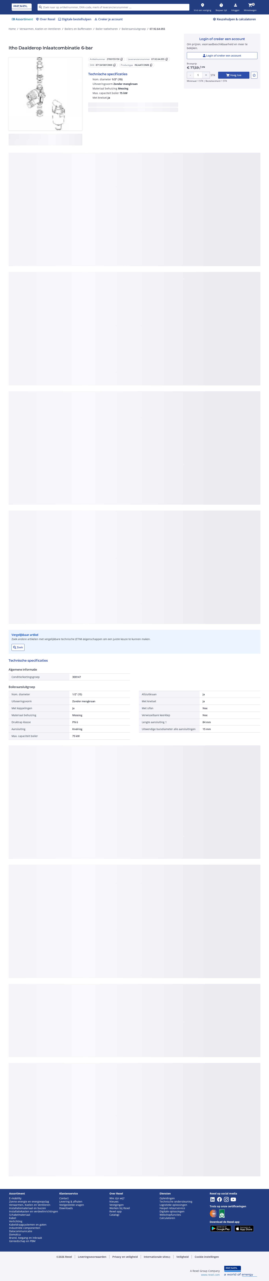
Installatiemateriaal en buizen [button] (27, 1208)
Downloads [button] (66, 1208)
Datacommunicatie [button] (20, 1231)
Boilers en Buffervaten (78, 29)
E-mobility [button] (15, 1198)
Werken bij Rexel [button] (119, 1208)
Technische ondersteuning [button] (176, 1201)
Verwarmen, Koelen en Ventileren (40, 29)
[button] (92, 1256)
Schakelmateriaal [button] (19, 1214)
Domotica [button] (15, 1234)
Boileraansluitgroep (134, 29)
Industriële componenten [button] (24, 1228)
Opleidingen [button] (167, 1198)
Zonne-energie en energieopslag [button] (29, 1201)
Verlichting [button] (15, 1221)
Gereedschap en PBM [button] (22, 1241)
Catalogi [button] (114, 1214)
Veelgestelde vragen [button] (71, 1205)
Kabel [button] (12, 1218)
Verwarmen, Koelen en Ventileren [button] (29, 1205)
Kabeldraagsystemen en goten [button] (27, 1224)
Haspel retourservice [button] (172, 1208)
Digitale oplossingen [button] (172, 1211)
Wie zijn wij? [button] (116, 1198)
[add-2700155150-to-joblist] (254, 75)
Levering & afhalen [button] (70, 1201)
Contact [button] (64, 1198)
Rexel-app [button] (115, 1211)
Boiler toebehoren (107, 29)
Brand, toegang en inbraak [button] (25, 1237)
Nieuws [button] (114, 1201)
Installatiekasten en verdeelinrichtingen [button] (33, 1211)
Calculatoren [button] (167, 1218)
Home (12, 29)
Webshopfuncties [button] (170, 1214)
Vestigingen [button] (116, 1205)
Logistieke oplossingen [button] (173, 1205)
